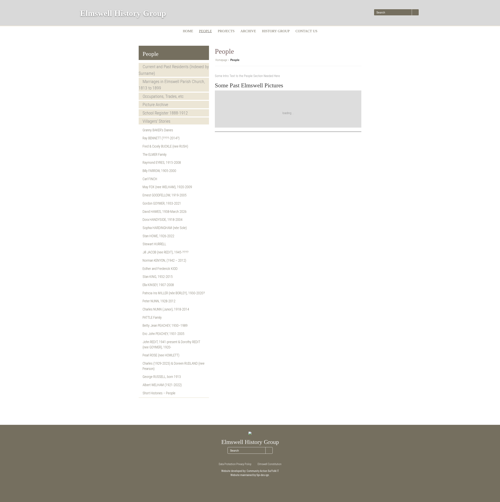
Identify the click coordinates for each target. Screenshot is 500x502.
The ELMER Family (155, 154)
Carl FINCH (150, 179)
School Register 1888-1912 (165, 113)
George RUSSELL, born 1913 (162, 377)
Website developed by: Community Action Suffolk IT (250, 470)
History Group (276, 31)
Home (188, 31)
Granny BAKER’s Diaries (158, 130)
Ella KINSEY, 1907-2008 (158, 285)
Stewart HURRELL (154, 244)
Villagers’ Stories (156, 121)
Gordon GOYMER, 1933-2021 (162, 203)
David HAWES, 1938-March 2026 (165, 211)
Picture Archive (155, 104)
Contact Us (306, 31)
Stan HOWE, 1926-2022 (158, 236)
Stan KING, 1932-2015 (158, 277)
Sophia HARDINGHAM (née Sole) (165, 228)
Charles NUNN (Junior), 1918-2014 (166, 309)
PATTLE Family (152, 317)
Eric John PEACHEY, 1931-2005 (163, 334)
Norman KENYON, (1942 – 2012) (164, 260)
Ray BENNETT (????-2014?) (161, 138)
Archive (248, 31)
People (205, 31)
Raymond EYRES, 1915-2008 (162, 162)
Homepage (221, 60)
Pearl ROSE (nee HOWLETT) (161, 355)
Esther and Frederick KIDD (160, 269)
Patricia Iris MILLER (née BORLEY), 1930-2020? (174, 293)
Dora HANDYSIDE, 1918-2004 (162, 219)
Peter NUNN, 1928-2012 (159, 301)
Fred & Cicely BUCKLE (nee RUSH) (165, 146)
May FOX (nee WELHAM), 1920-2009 (167, 187)
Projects (226, 31)
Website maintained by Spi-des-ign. (250, 475)
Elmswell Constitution (269, 464)
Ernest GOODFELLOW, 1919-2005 (165, 195)
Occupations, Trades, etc (163, 96)
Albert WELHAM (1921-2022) (162, 385)
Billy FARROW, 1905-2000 (159, 171)
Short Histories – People (159, 393)
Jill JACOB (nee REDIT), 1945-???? (165, 252)
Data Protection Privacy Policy (235, 464)
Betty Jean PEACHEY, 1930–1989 (165, 325)
